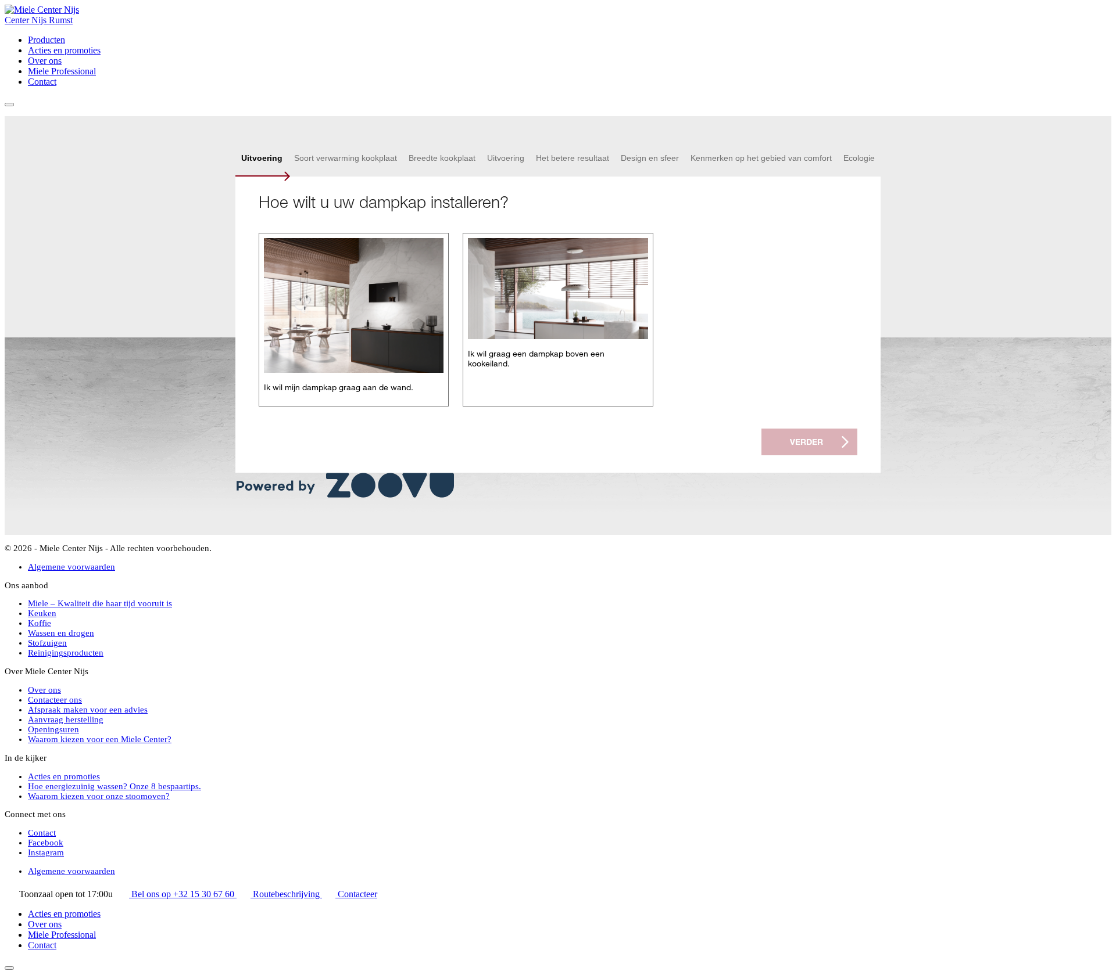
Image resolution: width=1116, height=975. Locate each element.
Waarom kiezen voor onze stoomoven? (99, 796)
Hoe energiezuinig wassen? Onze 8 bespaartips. (114, 786)
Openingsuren (53, 729)
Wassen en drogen (61, 633)
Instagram (46, 852)
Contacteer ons (55, 699)
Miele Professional (62, 71)
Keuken (42, 613)
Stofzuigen (47, 642)
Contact (42, 82)
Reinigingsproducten (65, 652)
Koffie (39, 623)
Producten (46, 40)
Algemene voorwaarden (71, 566)
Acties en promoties (64, 50)
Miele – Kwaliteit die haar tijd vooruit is (100, 603)
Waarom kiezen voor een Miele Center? (99, 739)
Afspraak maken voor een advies (88, 709)
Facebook (45, 842)
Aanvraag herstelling (65, 719)
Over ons (45, 61)
